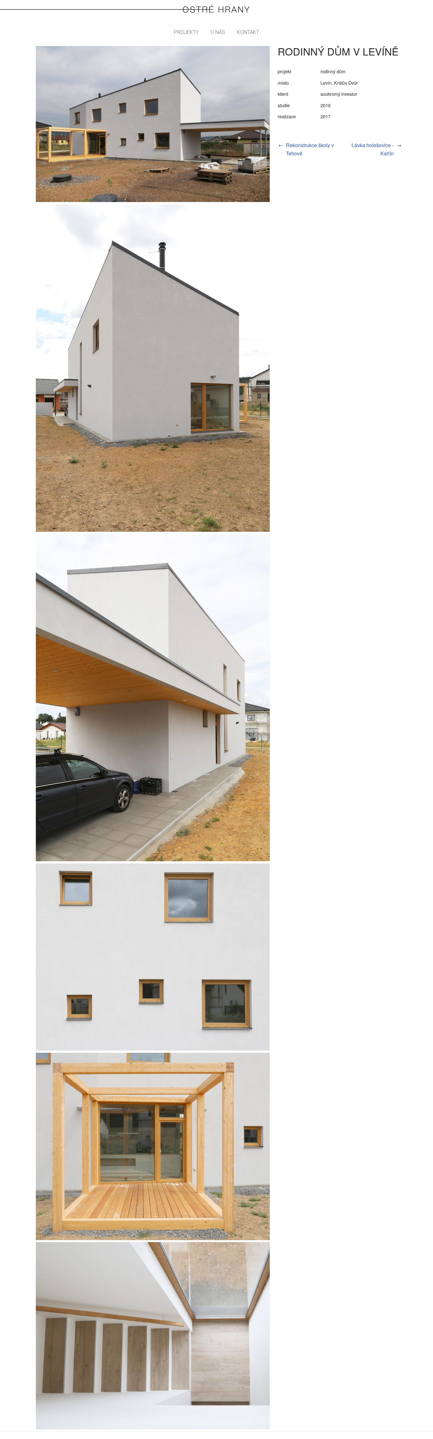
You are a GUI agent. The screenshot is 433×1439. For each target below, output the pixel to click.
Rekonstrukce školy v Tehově (310, 149)
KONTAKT (248, 32)
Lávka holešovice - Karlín (373, 149)
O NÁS (217, 32)
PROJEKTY (186, 32)
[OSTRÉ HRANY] (216, 9)
